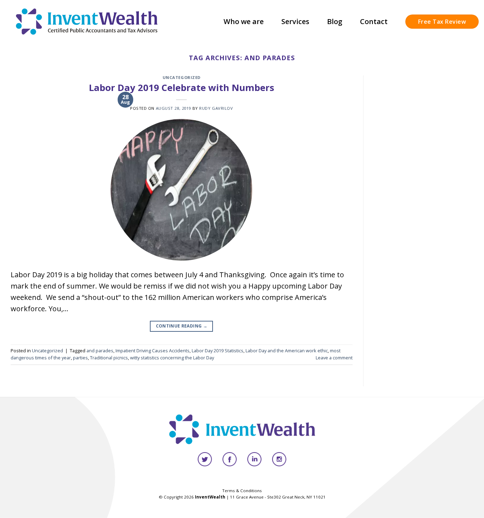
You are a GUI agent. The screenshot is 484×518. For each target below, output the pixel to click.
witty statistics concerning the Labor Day (172, 357)
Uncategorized (182, 77)
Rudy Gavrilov (216, 108)
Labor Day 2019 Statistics (217, 350)
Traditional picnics (109, 357)
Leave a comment (334, 357)
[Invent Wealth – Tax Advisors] (87, 21)
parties (80, 357)
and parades (99, 350)
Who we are (244, 21)
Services (295, 21)
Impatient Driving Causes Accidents (153, 350)
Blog (334, 21)
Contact (374, 21)
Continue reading (182, 326)
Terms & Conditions (242, 490)
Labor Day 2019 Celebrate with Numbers (181, 87)
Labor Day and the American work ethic (287, 350)
